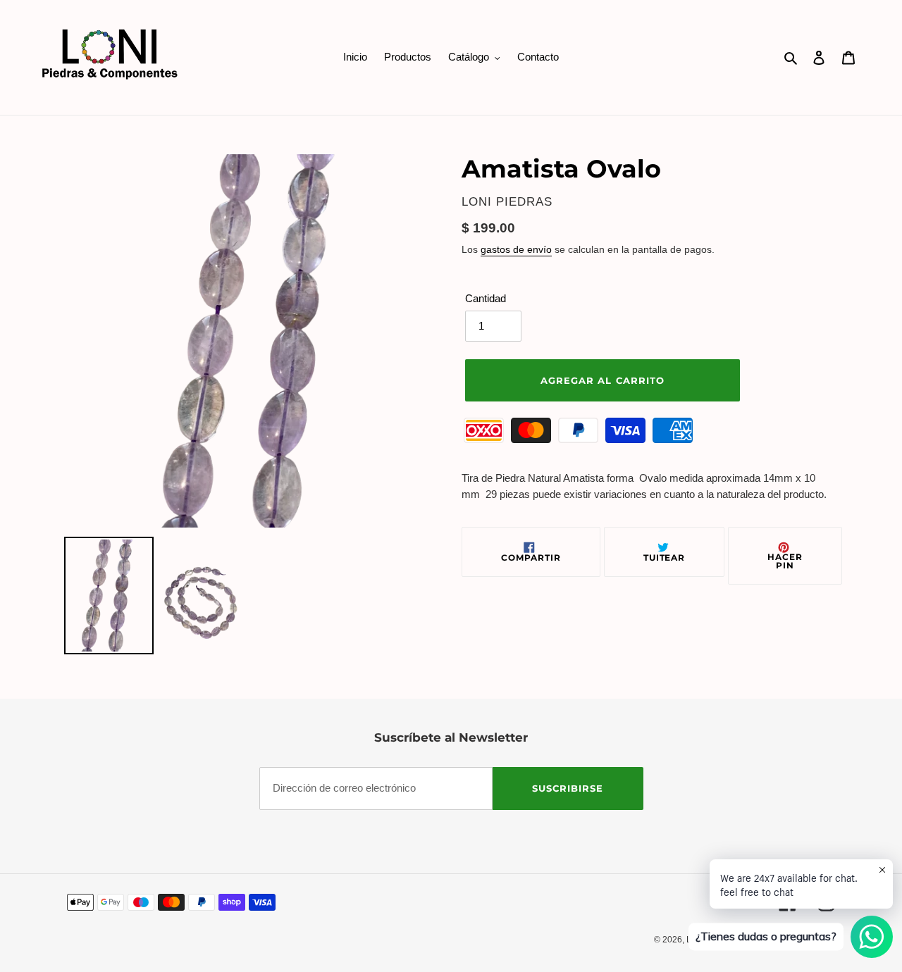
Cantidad (485, 298)
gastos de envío (516, 249)
